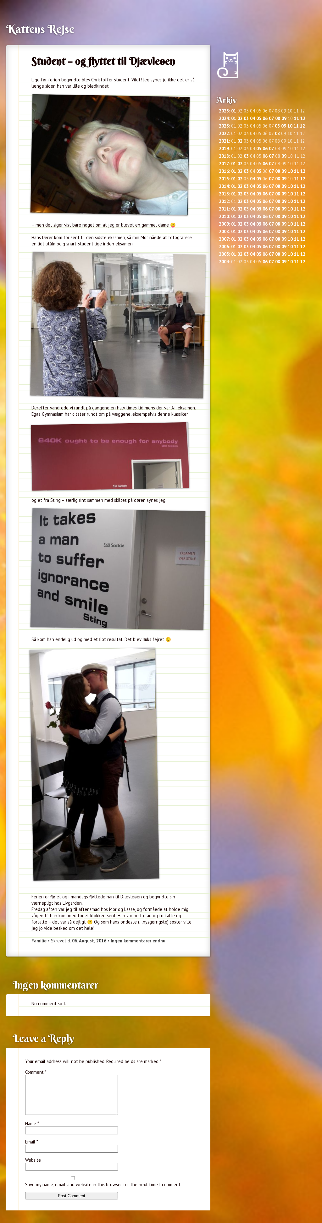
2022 (224, 133)
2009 (224, 224)
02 (239, 118)
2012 (224, 201)
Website (33, 1160)
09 (283, 118)
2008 (224, 231)
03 (246, 118)
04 (252, 118)
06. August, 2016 (89, 941)
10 (289, 126)
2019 (224, 148)
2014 (224, 186)
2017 (224, 164)
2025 (224, 111)
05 (258, 118)
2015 (224, 179)
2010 (224, 216)
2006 (224, 247)
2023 (224, 126)
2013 (224, 194)
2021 (224, 141)
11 (296, 118)
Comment (36, 1072)
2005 (224, 254)
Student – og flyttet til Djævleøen (103, 61)
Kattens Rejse (40, 29)
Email (31, 1142)
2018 (224, 156)
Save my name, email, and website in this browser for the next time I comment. (103, 1184)
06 (265, 118)
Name (32, 1124)
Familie (39, 941)
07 (271, 118)
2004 (224, 262)
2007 (224, 239)
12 (302, 118)
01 (233, 111)
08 (277, 118)
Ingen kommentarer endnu (138, 941)
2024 (224, 118)
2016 (224, 171)
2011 (224, 209)
